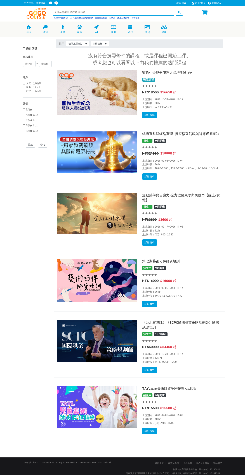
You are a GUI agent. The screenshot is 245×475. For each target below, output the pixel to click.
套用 (42, 144)
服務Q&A (216, 3)
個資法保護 (173, 463)
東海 (28, 87)
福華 (38, 83)
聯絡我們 (217, 463)
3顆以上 (32, 120)
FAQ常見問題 (202, 463)
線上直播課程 (123, 18)
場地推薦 (41, 2)
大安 (28, 83)
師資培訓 (135, 18)
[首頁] (36, 14)
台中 (28, 91)
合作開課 (29, 2)
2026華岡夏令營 (61, 18)
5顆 (28, 109)
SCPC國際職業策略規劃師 (81, 18)
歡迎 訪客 (181, 3)
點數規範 (159, 463)
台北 (38, 87)
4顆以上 (32, 114)
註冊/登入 (200, 3)
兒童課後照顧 (101, 18)
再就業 (112, 18)
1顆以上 (32, 130)
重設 (30, 144)
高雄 (38, 91)
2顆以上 (32, 125)
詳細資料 (150, 115)
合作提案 (187, 463)
